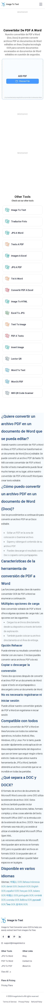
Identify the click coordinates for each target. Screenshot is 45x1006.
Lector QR (16, 358)
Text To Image (18, 324)
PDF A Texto (17, 336)
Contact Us (27, 961)
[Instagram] (9, 937)
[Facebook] (3, 937)
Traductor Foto (19, 221)
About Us (26, 966)
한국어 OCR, (22, 904)
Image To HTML (19, 301)
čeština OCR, (26, 900)
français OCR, (26, 891)
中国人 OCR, (16, 882)
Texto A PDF (17, 244)
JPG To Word (7, 956)
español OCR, (13, 891)
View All (4, 972)
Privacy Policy (23, 1002)
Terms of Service (9, 1002)
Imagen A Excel (18, 255)
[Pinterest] (14, 937)
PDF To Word (7, 961)
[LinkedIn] (20, 937)
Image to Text (15, 920)
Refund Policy (36, 1002)
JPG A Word (17, 233)
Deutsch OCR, (24, 886)
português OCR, (26, 895)
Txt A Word (17, 278)
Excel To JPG (17, 313)
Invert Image (17, 347)
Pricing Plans (7, 985)
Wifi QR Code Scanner (22, 393)
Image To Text (18, 210)
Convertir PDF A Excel (22, 290)
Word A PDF (17, 381)
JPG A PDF (16, 267)
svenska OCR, (13, 900)
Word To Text (18, 370)
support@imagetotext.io (14, 943)
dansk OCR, (12, 886)
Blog (24, 956)
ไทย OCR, (11, 904)
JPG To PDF (6, 966)
